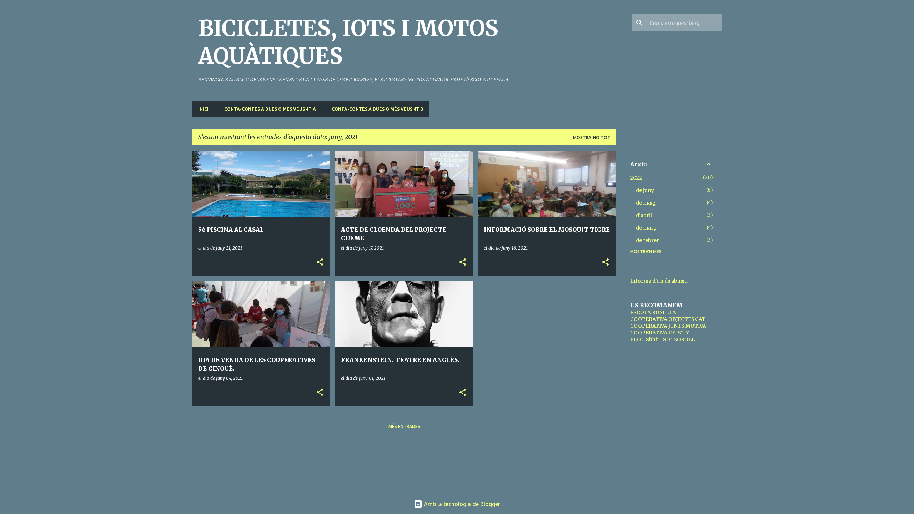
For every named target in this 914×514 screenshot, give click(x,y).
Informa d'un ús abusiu (659, 281)
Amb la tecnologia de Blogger (461, 504)
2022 (636, 178)
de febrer (647, 240)
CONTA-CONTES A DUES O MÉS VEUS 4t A (270, 109)
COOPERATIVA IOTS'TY (659, 332)
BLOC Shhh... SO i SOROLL (662, 339)
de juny (645, 190)
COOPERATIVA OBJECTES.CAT (667, 319)
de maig (646, 203)
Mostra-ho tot (592, 137)
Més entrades (404, 426)
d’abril (644, 215)
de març (646, 228)
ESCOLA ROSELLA (653, 312)
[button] (320, 262)
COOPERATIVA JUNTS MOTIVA (668, 326)
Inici (203, 109)
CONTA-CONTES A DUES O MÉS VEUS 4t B (377, 109)
